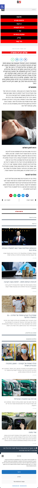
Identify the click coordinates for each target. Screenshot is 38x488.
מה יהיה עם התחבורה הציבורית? (25, 399)
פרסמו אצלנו (19, 211)
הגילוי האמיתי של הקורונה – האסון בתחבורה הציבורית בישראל (21, 364)
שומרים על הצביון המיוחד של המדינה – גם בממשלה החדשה (21, 316)
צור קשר (19, 41)
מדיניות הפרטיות (24, 450)
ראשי (25, 48)
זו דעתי (19, 24)
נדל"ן (19, 38)
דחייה (19, 477)
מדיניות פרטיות (23, 485)
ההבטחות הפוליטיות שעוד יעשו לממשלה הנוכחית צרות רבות (19, 249)
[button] (2, 6)
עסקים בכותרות (19, 34)
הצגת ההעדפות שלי (19, 481)
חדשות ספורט (19, 20)
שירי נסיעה (32, 432)
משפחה (21, 48)
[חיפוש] (2, 9)
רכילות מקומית (19, 27)
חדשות (19, 17)
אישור (19, 472)
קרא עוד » (34, 258)
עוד (20, 31)
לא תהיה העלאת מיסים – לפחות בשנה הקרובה (20, 282)
